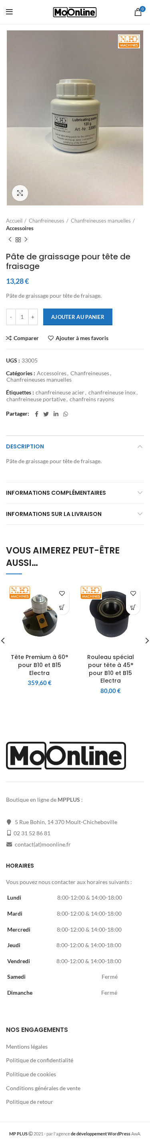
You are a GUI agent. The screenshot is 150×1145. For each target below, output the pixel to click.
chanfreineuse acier (60, 392)
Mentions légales (27, 1046)
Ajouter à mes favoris (82, 338)
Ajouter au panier (77, 317)
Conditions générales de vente (43, 1088)
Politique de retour (29, 1101)
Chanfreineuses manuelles (101, 220)
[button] (62, 608)
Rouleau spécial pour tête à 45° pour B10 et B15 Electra (110, 669)
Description (25, 446)
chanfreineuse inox (112, 392)
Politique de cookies (31, 1074)
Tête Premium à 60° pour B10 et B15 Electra (39, 665)
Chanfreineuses (46, 220)
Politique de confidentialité (39, 1060)
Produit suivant (26, 240)
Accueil (14, 220)
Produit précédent (10, 240)
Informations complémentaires (56, 493)
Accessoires (20, 228)
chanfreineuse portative (36, 399)
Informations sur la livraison (54, 514)
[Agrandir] (20, 193)
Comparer (26, 338)
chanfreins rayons (92, 399)
